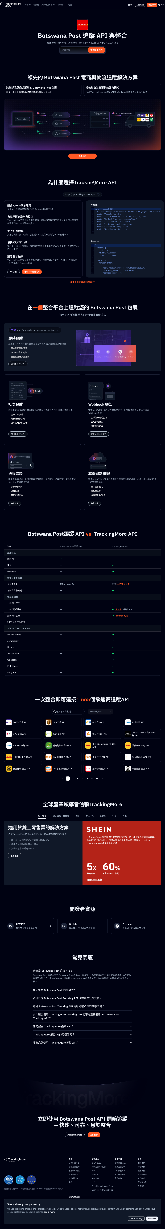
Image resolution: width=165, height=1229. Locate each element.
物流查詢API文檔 (99, 1167)
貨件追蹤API (74, 1163)
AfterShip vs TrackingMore (102, 1186)
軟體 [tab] (77, 816)
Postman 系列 (121, 615)
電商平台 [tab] (90, 816)
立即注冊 (140, 4)
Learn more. (49, 1212)
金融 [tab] (125, 816)
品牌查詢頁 (73, 1174)
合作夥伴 (141, 1178)
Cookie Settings (136, 1218)
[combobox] (99, 711)
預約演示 (152, 4)
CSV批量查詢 (120, 1170)
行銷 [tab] (114, 816)
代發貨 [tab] (103, 816)
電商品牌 (118, 1178)
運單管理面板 (74, 1170)
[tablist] (82, 816)
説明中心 (95, 1174)
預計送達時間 (120, 1174)
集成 (70, 1182)
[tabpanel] (82, 853)
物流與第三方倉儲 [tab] (61, 816)
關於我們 (141, 1163)
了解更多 (14, 855)
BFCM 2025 (96, 1163)
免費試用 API (96, 50)
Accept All (152, 1218)
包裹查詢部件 (120, 1167)
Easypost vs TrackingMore (102, 1190)
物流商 (36, 4)
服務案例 (141, 1170)
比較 (93, 1182)
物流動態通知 (74, 1178)
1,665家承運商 (123, 584)
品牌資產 (95, 1178)
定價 (70, 4)
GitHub (118, 609)
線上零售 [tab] (42, 816)
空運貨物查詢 (74, 1167)
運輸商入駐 (142, 1182)
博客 (93, 1170)
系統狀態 (141, 1186)
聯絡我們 (141, 1167)
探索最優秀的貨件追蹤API (82, 282)
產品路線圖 (142, 1174)
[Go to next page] (102, 778)
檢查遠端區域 (120, 1163)
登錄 (130, 4)
